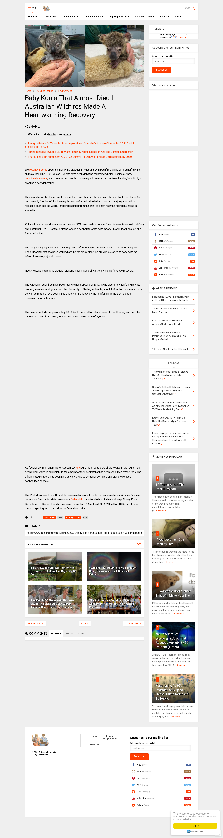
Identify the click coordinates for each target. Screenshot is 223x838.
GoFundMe (77, 499)
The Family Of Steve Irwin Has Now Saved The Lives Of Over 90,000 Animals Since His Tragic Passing (52, 604)
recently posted (38, 169)
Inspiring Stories (118, 16)
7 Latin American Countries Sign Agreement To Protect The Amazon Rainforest (111, 604)
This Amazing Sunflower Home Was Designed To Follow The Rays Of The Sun (53, 571)
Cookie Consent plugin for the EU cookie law (195, 831)
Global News (50, 16)
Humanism (70, 16)
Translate (182, 37)
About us (94, 744)
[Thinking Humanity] (46, 9)
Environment (65, 91)
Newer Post (35, 623)
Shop (178, 16)
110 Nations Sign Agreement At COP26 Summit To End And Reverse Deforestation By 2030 (79, 156)
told (78, 467)
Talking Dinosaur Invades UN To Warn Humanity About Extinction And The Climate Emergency (80, 151)
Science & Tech (143, 16)
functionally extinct (36, 178)
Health (163, 16)
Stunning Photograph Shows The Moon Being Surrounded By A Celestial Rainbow (113, 571)
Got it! (195, 826)
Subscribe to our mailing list (164, 56)
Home (33, 16)
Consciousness (92, 16)
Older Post (133, 623)
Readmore (161, 511)
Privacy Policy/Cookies (109, 737)
